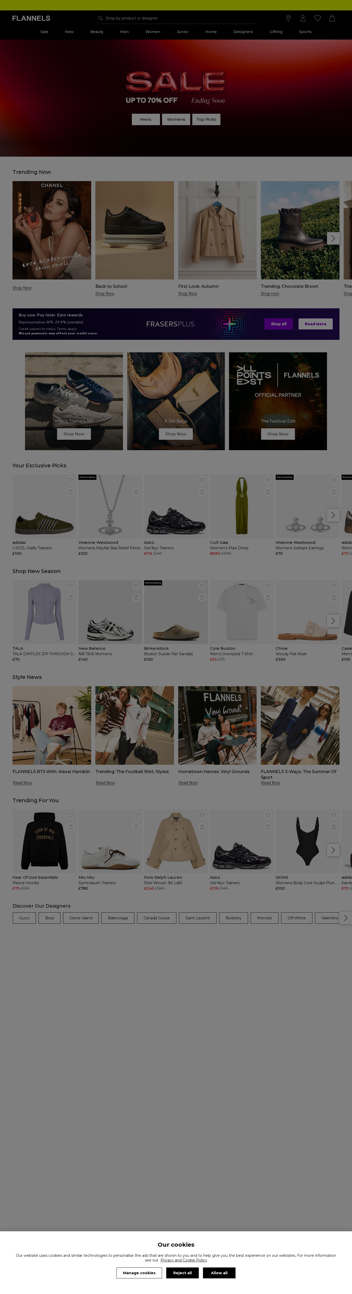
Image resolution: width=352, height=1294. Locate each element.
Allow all (219, 1273)
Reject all (182, 1273)
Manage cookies (139, 1273)
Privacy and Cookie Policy (183, 1260)
